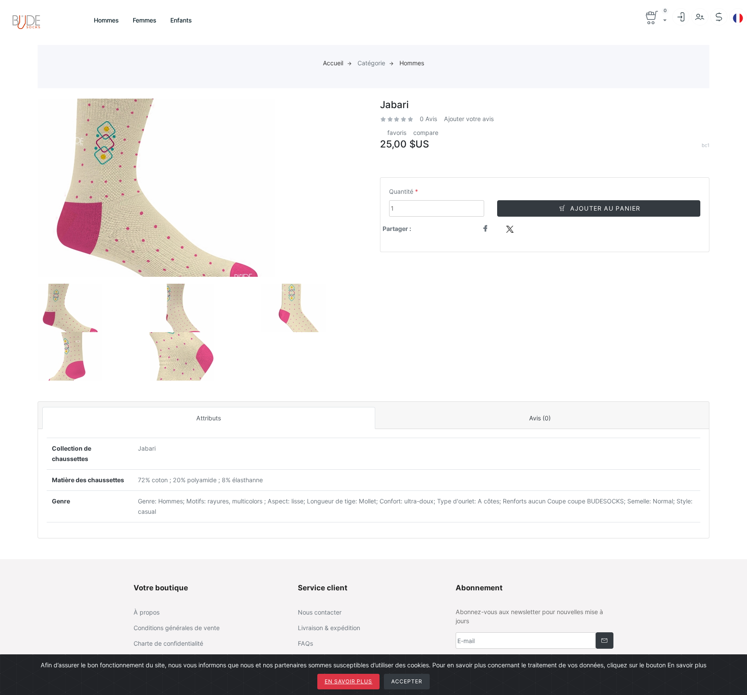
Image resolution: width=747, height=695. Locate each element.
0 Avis (428, 118)
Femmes (144, 20)
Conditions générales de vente (177, 627)
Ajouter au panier (605, 208)
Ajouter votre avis (469, 118)
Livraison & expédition (329, 627)
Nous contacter (320, 612)
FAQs (305, 643)
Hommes (106, 20)
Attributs (208, 418)
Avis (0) (540, 418)
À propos (147, 612)
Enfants (181, 20)
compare (425, 132)
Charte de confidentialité (168, 643)
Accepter (406, 681)
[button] (655, 18)
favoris (396, 132)
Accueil (333, 63)
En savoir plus (349, 681)
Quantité (401, 191)
